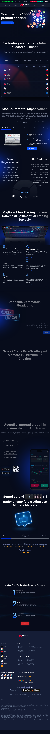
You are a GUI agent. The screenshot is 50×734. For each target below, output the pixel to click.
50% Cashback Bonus (30, 663)
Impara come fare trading (25, 402)
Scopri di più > (6, 256)
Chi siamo (34, 5)
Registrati (33, 1)
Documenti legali (12, 694)
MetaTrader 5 (20, 647)
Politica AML (33, 694)
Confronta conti (29, 660)
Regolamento (32, 650)
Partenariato (43, 5)
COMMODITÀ (20, 660)
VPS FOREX (29, 661)
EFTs (19, 664)
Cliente (15, 5)
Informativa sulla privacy (26, 694)
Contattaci (32, 651)
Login (40, 1)
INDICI (19, 661)
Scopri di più (32, 148)
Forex (19, 659)
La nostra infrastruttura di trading (36, 647)
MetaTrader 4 (20, 646)
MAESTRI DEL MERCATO (31, 664)
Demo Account (18, 1)
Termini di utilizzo (18, 694)
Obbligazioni (20, 665)
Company (32, 646)
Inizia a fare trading (7, 22)
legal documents (39, 705)
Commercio (7, 5)
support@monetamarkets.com (31, 696)
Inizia (25, 623)
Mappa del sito (38, 694)
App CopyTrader (21, 650)
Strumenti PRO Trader (30, 659)
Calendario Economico (31, 665)
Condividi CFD (20, 663)
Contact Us (25, 1)
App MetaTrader (21, 651)
